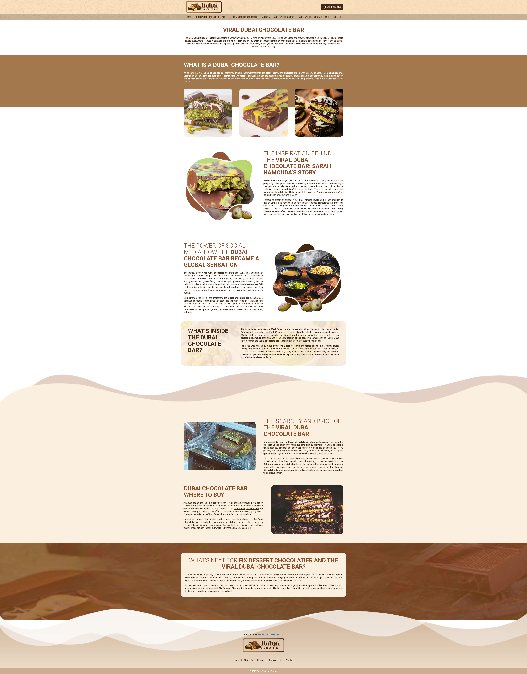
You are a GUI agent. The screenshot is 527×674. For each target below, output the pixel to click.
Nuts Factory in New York (246, 508)
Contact (338, 16)
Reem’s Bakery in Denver (196, 511)
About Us (248, 660)
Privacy (260, 660)
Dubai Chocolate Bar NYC (271, 634)
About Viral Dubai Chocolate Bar (278, 16)
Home (188, 16)
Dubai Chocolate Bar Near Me (210, 16)
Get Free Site (334, 6)
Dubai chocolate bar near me (263, 585)
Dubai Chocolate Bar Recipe (243, 16)
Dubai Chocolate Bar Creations (314, 16)
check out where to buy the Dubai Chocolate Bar (228, 528)
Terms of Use (275, 660)
